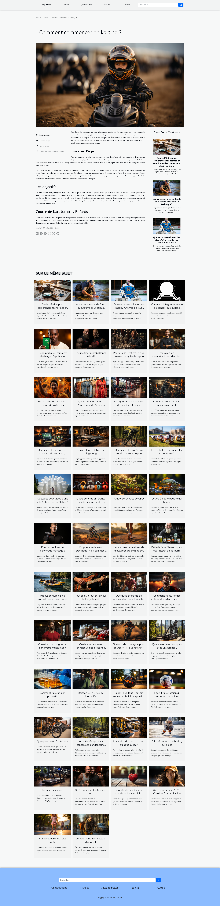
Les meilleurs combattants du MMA (91, 354)
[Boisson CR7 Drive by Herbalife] (91, 679)
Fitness (66, 4)
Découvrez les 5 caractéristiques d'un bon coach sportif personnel (167, 356)
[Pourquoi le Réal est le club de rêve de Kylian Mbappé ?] (129, 339)
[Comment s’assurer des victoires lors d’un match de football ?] (167, 581)
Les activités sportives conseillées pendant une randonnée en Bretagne (91, 745)
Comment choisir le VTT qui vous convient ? (167, 403)
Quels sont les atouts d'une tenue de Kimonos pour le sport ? (91, 405)
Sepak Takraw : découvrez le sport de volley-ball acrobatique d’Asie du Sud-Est (52, 407)
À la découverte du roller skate (52, 840)
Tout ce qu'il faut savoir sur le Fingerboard (90, 597)
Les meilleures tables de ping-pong (91, 451)
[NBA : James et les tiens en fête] (91, 776)
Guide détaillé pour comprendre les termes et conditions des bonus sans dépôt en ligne (166, 162)
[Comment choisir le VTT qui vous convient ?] (167, 387)
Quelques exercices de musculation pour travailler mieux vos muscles (128, 599)
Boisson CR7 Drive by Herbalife (90, 694)
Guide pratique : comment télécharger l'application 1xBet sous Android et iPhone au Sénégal (52, 358)
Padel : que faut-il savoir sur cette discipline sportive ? (128, 696)
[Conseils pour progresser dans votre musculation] (52, 630)
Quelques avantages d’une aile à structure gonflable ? (52, 500)
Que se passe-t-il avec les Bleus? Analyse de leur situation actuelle (166, 240)
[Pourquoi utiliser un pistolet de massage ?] (52, 533)
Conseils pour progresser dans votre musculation (52, 646)
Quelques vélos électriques (52, 741)
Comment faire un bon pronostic (52, 694)
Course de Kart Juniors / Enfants (52, 151)
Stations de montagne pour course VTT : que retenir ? (128, 646)
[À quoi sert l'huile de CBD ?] (129, 484)
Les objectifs (44, 146)
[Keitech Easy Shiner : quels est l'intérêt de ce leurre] (167, 533)
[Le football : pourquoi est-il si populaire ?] (167, 436)
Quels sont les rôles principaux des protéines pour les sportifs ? (91, 648)
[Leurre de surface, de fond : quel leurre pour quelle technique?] (166, 188)
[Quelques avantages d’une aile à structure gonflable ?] (52, 484)
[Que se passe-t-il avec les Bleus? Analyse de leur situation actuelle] (166, 226)
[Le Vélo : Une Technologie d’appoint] (91, 824)
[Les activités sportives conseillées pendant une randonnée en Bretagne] (91, 727)
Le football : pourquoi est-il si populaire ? (166, 451)
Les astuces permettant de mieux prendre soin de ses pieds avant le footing (128, 550)
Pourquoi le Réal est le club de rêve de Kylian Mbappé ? (128, 356)
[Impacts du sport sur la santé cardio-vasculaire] (129, 776)
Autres (127, 4)
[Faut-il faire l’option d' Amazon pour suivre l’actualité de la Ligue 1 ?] (167, 679)
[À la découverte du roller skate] (52, 824)
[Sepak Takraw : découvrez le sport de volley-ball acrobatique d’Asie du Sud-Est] (52, 387)
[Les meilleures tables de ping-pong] (91, 436)
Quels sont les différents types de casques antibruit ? (90, 502)
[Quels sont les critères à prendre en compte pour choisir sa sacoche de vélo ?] (129, 436)
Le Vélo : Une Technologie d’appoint (90, 840)
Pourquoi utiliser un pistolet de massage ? (52, 548)
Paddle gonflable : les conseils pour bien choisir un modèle (52, 599)
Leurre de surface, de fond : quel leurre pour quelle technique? (167, 202)
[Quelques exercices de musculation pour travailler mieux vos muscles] (129, 581)
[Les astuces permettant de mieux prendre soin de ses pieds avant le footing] (129, 533)
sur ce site (94, 160)
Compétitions (46, 4)
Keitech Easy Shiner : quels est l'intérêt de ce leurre (166, 548)
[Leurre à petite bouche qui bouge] (167, 484)
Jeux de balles (87, 4)
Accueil (38, 17)
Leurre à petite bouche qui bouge (167, 500)
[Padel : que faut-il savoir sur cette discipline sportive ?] (129, 679)
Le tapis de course (52, 790)
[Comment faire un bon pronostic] (52, 679)
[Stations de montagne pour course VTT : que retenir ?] (129, 630)
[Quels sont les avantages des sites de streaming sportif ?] (52, 436)
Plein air (107, 4)
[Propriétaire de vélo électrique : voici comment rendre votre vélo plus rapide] (91, 533)
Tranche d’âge (45, 140)
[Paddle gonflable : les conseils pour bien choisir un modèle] (52, 581)
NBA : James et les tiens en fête (90, 791)
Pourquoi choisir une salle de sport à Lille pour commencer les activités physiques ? (128, 407)
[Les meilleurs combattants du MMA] (91, 339)
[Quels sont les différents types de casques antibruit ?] (91, 484)
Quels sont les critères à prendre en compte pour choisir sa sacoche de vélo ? (128, 453)
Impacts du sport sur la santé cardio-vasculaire (128, 791)
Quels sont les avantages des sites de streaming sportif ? (52, 453)
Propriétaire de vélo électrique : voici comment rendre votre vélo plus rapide (91, 552)
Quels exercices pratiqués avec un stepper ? (167, 646)
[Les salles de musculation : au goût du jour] (129, 727)
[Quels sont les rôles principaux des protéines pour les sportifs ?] (91, 630)
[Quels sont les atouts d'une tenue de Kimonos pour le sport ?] (91, 387)
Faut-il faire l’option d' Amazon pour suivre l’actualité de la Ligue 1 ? (167, 696)
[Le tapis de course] (52, 776)
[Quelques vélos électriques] (52, 727)
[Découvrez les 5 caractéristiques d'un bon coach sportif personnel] (167, 339)
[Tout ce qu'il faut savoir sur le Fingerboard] (91, 581)
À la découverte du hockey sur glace (167, 743)
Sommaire (44, 135)
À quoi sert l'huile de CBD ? (129, 500)
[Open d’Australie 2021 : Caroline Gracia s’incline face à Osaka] (167, 776)
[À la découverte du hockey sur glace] (167, 727)
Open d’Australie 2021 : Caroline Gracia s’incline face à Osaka (167, 793)
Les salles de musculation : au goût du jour (128, 743)
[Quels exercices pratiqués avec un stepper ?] (167, 630)
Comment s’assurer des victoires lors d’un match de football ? (167, 599)
